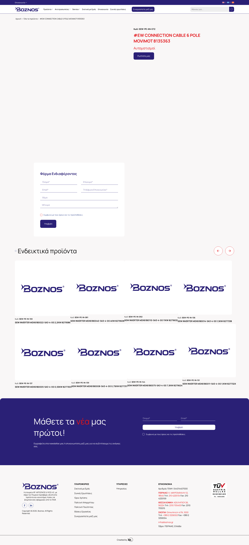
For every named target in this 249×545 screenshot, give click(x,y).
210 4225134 (174, 433)
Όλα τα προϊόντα (30, 18)
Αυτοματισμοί (144, 48)
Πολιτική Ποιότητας (83, 444)
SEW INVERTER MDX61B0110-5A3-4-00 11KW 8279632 (158, 321)
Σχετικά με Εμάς (82, 426)
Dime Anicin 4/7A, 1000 (177, 450)
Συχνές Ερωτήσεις (83, 430)
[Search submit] (231, 9)
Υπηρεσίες (121, 426)
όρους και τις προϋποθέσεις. (71, 215)
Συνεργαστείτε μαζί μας (86, 453)
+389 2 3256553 (170, 452)
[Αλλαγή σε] (223, 2)
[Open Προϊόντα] (52, 9)
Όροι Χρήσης (80, 435)
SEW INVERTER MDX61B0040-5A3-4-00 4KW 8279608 (100, 321)
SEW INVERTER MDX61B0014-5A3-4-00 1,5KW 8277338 (218, 321)
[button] (120, 32)
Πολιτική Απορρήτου (84, 440)
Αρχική (18, 18)
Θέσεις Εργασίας (82, 449)
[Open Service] (79, 9)
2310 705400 (175, 443)
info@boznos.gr (165, 459)
